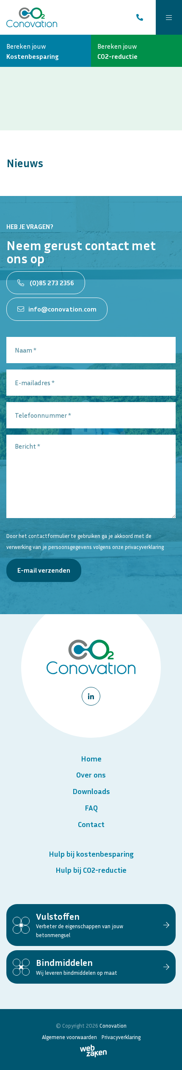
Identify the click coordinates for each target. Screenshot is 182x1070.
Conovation (113, 1026)
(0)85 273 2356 (51, 283)
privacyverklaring (144, 547)
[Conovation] (31, 17)
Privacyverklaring (121, 1037)
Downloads (91, 791)
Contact (91, 824)
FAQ (91, 807)
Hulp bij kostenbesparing (91, 853)
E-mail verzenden (43, 570)
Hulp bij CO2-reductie (91, 869)
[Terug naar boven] (165, 1053)
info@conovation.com (62, 309)
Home (91, 758)
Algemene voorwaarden (69, 1037)
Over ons (91, 774)
